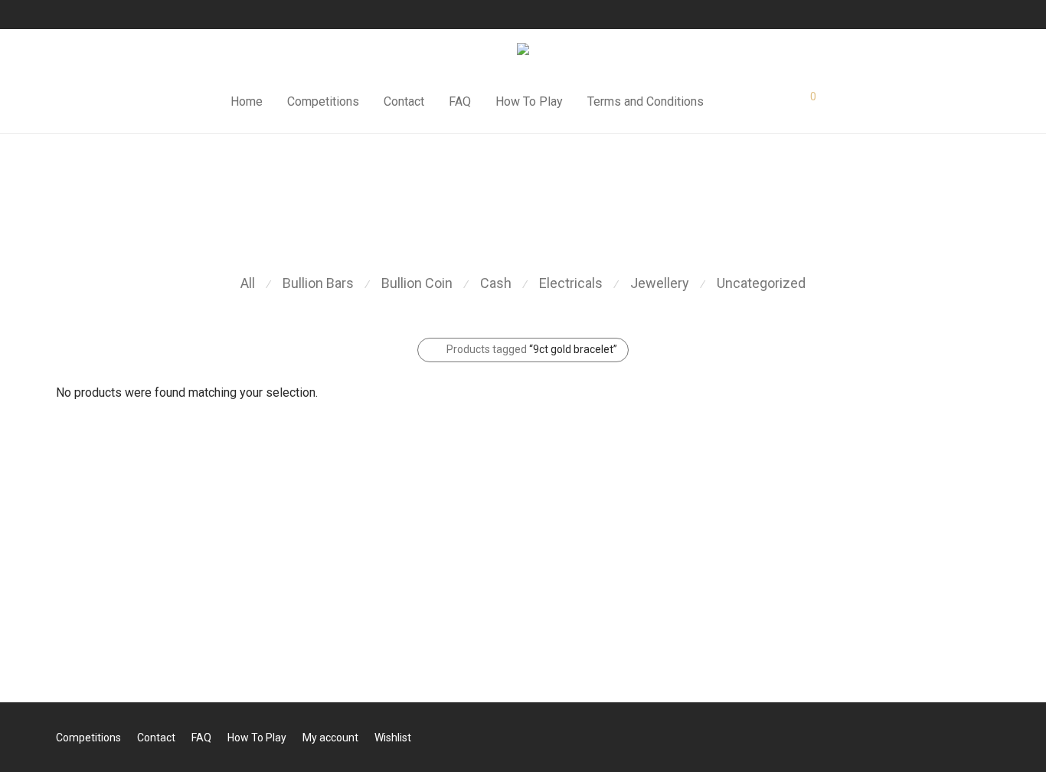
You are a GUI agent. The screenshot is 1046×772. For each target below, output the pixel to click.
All (247, 283)
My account (330, 737)
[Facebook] (60, 14)
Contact (404, 101)
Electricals (571, 283)
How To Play (529, 101)
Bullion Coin (417, 283)
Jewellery (659, 283)
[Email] (117, 14)
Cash (496, 283)
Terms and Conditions (645, 101)
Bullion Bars (318, 283)
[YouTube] (98, 14)
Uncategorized (761, 283)
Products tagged (531, 349)
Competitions (323, 101)
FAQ (460, 101)
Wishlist (392, 737)
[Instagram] (79, 14)
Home (246, 101)
